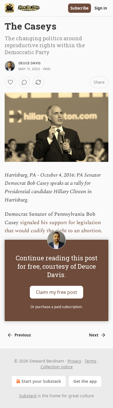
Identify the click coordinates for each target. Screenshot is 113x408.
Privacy (74, 361)
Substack (28, 395)
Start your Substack (41, 381)
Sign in (100, 8)
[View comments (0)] (24, 82)
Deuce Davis (30, 63)
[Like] (10, 82)
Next (94, 335)
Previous (22, 335)
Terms (90, 361)
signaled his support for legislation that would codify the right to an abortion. (53, 227)
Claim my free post (56, 292)
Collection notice (57, 366)
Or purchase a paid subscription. (56, 306)
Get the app (85, 381)
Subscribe (79, 8)
